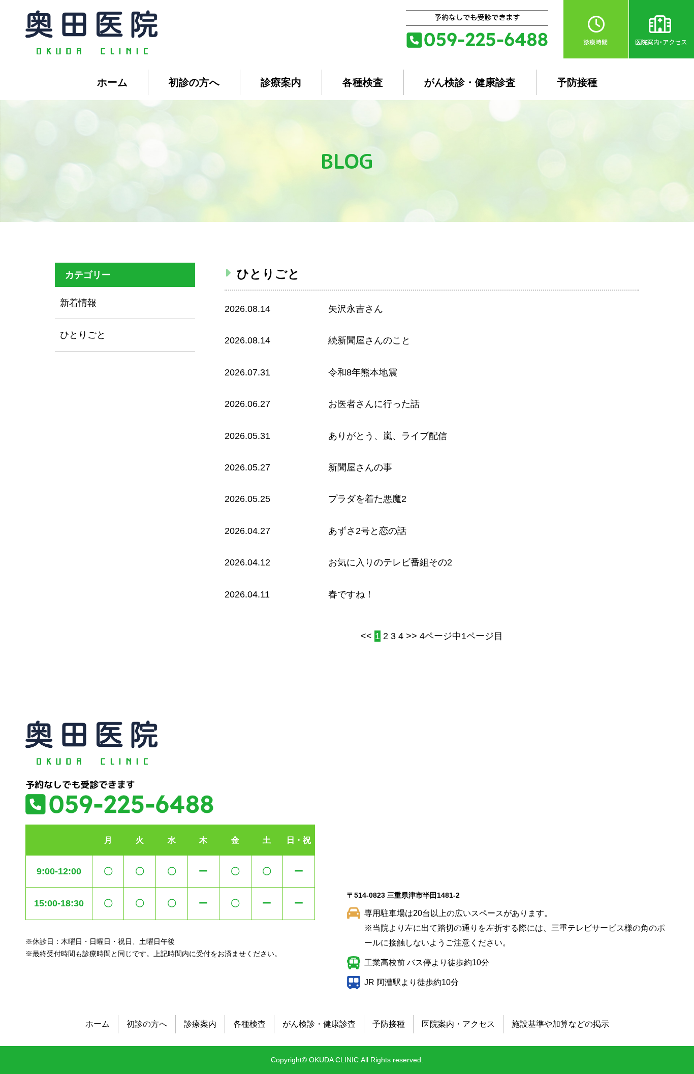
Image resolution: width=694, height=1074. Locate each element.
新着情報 (78, 303)
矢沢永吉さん (355, 309)
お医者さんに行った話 (374, 404)
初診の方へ (194, 82)
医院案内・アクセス (458, 1024)
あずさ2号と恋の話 (367, 531)
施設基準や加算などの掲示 (560, 1024)
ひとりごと (83, 335)
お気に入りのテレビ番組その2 (390, 562)
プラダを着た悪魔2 (367, 499)
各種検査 (362, 82)
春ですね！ (351, 594)
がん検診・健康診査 (470, 82)
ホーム (112, 82)
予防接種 (577, 82)
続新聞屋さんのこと (369, 340)
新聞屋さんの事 (360, 467)
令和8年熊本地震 (362, 372)
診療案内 (281, 82)
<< (366, 636)
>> (411, 636)
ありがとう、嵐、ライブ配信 (387, 436)
